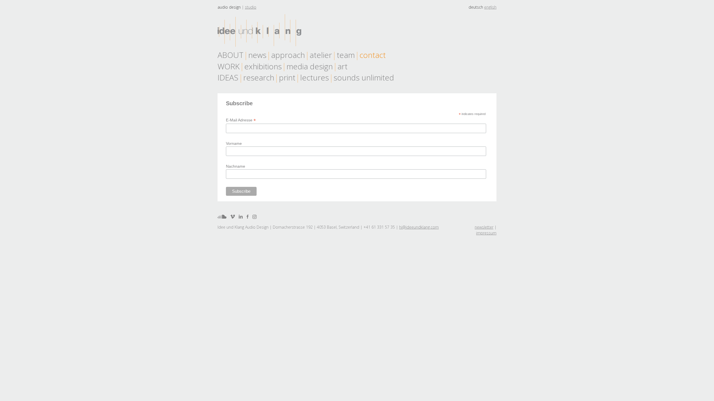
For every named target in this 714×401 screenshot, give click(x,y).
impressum (486, 233)
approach (288, 55)
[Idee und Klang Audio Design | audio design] (259, 30)
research (258, 77)
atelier (321, 55)
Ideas (228, 77)
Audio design (229, 7)
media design (309, 66)
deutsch (476, 7)
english (490, 7)
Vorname (234, 143)
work (229, 66)
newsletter (484, 227)
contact (373, 55)
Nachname (235, 166)
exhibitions (263, 66)
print (287, 77)
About (230, 55)
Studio (250, 7)
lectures (314, 77)
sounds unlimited (364, 77)
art (342, 66)
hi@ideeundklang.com (419, 227)
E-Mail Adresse (241, 120)
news (257, 55)
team (346, 55)
